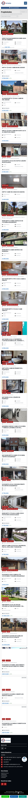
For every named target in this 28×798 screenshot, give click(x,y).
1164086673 (6, 762)
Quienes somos (5, 773)
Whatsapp (6, 796)
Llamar (23, 796)
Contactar (15, 796)
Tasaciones (4, 774)
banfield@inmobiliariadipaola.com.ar (12, 764)
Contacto (3, 777)
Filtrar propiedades (14, 7)
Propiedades (4, 776)
